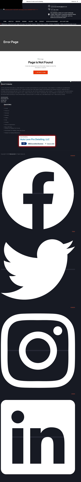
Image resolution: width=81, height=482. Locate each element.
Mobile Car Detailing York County (12, 128)
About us (10, 21)
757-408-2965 (54, 9)
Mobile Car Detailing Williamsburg (12, 132)
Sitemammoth (12, 154)
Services (18, 21)
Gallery (31, 21)
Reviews (24, 21)
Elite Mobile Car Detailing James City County (15, 130)
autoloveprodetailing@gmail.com (59, 6)
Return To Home (41, 72)
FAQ (36, 21)
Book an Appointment (52, 21)
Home (4, 21)
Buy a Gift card (64, 21)
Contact (41, 21)
